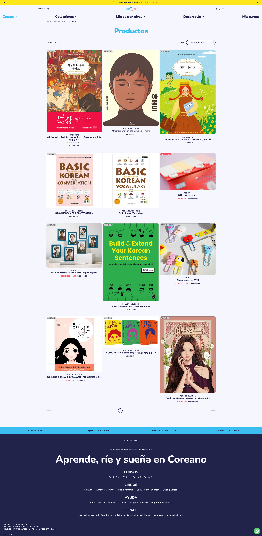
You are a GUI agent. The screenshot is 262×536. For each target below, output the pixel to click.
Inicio (49, 22)
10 (142, 411)
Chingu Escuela (25, 524)
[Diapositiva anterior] (4, 2)
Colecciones (59, 22)
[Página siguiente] (213, 410)
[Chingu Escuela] (131, 9)
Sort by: (180, 43)
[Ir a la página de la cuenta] (219, 9)
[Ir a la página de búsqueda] (216, 9)
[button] (216, 9)
